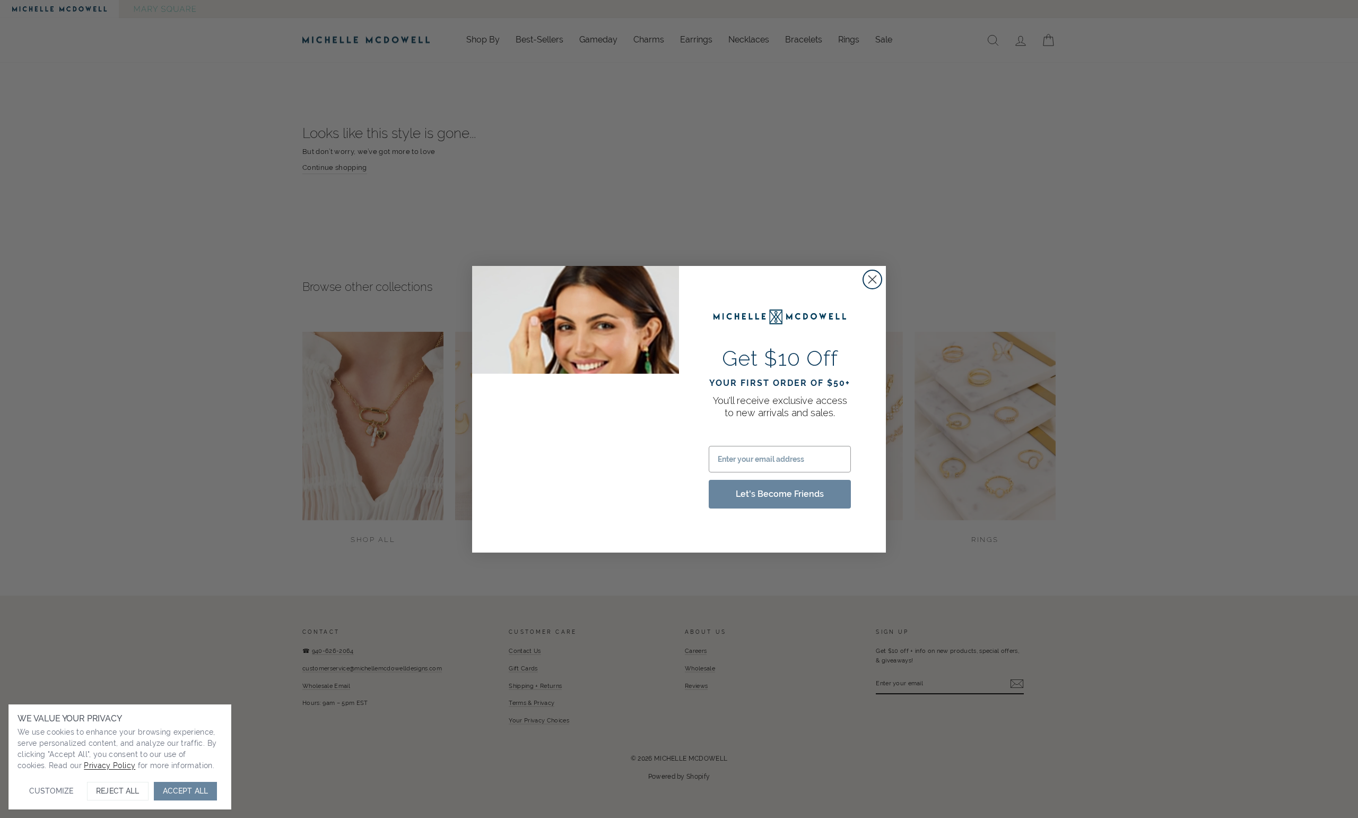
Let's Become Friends (780, 493)
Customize (51, 791)
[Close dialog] (872, 279)
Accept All (185, 791)
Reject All (117, 791)
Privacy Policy (109, 765)
